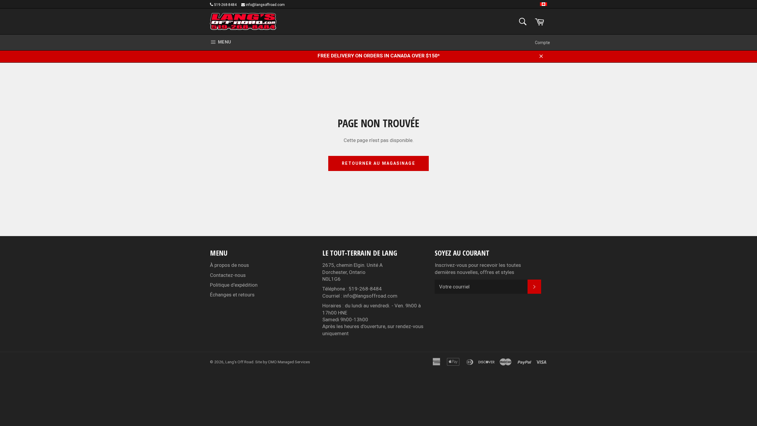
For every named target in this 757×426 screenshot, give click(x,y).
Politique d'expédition (234, 285)
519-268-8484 (225, 5)
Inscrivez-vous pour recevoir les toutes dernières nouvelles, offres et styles (478, 268)
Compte (542, 42)
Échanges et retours (232, 295)
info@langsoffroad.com (265, 5)
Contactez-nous (228, 275)
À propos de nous (229, 265)
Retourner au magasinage (378, 163)
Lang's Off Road (239, 361)
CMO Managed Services (289, 361)
